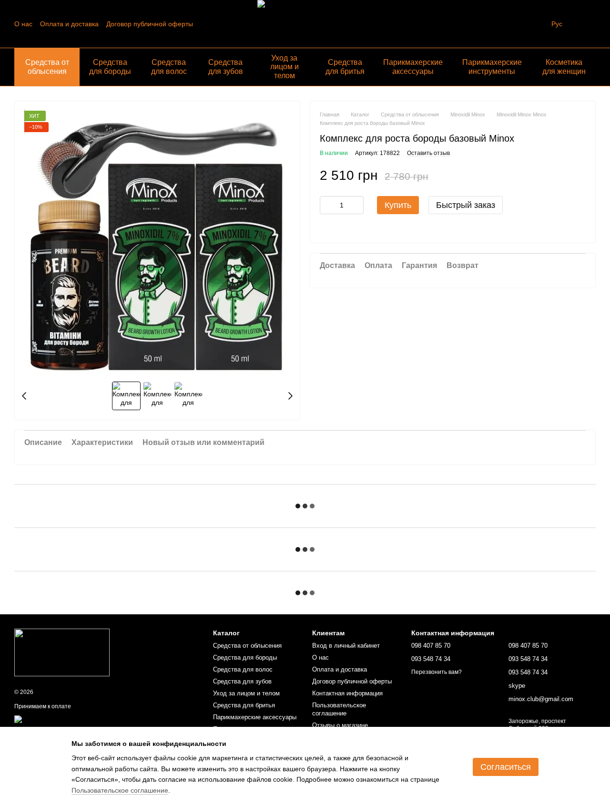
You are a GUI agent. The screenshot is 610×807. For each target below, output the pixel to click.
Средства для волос (169, 66)
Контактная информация (347, 693)
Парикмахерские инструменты (492, 66)
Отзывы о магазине (340, 725)
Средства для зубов (225, 66)
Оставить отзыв (428, 153)
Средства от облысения (47, 66)
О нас (23, 24)
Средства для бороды (110, 66)
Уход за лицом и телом (284, 67)
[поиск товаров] (534, 23)
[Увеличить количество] (356, 205)
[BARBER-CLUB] (62, 652)
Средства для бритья (345, 66)
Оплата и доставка (69, 24)
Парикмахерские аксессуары (413, 66)
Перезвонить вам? (436, 672)
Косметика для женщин (564, 66)
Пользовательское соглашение (339, 709)
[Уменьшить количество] (327, 205)
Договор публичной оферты (149, 24)
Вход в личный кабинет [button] (346, 645)
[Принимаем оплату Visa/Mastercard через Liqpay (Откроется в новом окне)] (84, 718)
